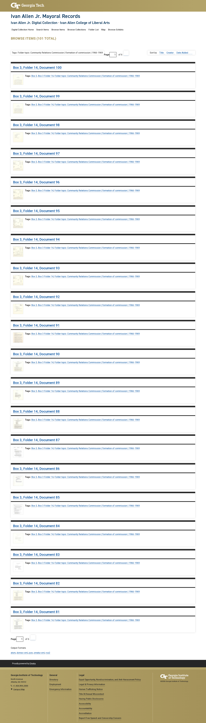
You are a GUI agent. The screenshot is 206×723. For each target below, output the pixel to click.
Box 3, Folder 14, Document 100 (37, 68)
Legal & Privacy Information (92, 684)
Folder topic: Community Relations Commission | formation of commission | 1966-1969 (97, 76)
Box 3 (34, 76)
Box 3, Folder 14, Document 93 (36, 268)
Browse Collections (76, 29)
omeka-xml (39, 652)
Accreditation (85, 713)
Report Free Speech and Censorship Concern (100, 718)
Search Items (42, 29)
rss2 (48, 652)
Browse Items (58, 29)
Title (161, 52)
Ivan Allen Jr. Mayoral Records (45, 16)
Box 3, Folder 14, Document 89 (36, 383)
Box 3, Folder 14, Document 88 (36, 411)
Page (106, 54)
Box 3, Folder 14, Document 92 (36, 297)
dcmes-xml (22, 652)
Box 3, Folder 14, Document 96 (36, 182)
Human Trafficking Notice (91, 689)
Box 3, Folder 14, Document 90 (36, 354)
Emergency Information (60, 689)
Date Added (182, 52)
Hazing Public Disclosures (91, 699)
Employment (55, 684)
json (31, 652)
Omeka (33, 663)
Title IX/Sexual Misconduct (91, 694)
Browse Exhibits (115, 29)
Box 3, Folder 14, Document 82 (36, 583)
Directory (53, 679)
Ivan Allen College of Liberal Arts (85, 22)
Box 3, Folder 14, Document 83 (36, 555)
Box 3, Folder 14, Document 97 (36, 153)
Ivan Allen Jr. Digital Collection (34, 22)
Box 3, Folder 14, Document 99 (36, 96)
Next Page (126, 53)
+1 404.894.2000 (20, 686)
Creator (170, 52)
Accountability (85, 708)
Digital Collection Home (22, 29)
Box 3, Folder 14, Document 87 (36, 440)
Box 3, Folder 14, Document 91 (36, 325)
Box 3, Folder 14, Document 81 (36, 612)
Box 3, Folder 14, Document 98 (36, 125)
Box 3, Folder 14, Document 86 (36, 469)
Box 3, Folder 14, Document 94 (36, 239)
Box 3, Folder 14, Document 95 (36, 211)
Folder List (93, 29)
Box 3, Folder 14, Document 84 (36, 526)
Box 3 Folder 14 (46, 76)
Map (103, 29)
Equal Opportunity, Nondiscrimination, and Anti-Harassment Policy (110, 679)
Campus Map (19, 689)
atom (13, 652)
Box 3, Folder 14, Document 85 (36, 497)
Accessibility (85, 704)
